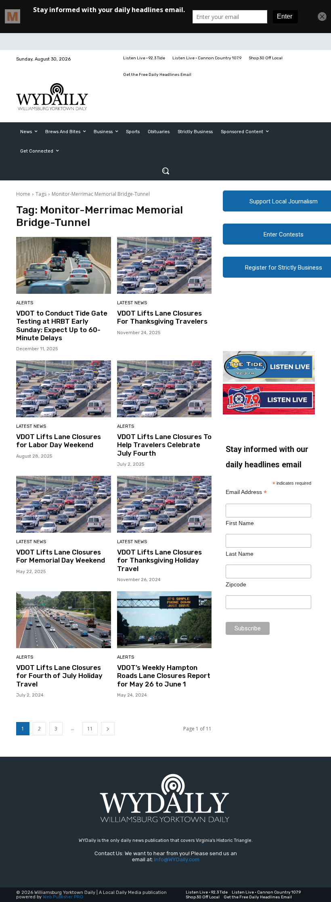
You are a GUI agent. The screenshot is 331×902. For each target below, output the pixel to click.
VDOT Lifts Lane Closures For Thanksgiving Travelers (162, 317)
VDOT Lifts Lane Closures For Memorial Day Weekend (60, 556)
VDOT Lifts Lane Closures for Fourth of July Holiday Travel (59, 675)
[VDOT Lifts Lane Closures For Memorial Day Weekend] (63, 504)
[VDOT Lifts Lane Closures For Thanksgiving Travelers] (164, 265)
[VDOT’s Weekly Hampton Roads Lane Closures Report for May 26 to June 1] (164, 619)
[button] (165, 170)
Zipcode (236, 584)
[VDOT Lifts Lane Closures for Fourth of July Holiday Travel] (63, 619)
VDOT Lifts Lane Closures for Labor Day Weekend (58, 441)
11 (90, 728)
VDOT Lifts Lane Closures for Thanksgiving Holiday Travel (159, 560)
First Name (240, 523)
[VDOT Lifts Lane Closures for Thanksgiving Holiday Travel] (164, 504)
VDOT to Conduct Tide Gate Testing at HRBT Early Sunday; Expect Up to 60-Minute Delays (61, 325)
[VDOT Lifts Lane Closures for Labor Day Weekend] (63, 388)
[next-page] (108, 728)
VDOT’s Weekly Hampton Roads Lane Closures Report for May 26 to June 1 (163, 675)
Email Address (246, 492)
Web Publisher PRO (63, 897)
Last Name (239, 553)
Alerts (24, 303)
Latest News (132, 303)
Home (23, 193)
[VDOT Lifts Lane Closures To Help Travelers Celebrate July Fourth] (164, 388)
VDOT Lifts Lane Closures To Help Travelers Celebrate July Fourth (164, 445)
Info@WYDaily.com (176, 859)
